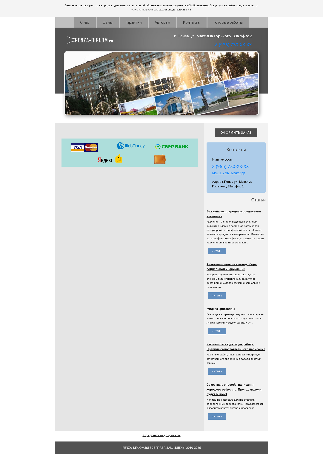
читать (217, 251)
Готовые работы (228, 22)
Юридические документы (161, 435)
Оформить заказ (236, 132)
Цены (108, 22)
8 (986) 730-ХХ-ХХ (233, 44)
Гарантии (134, 22)
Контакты (192, 22)
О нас (85, 22)
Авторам (162, 22)
